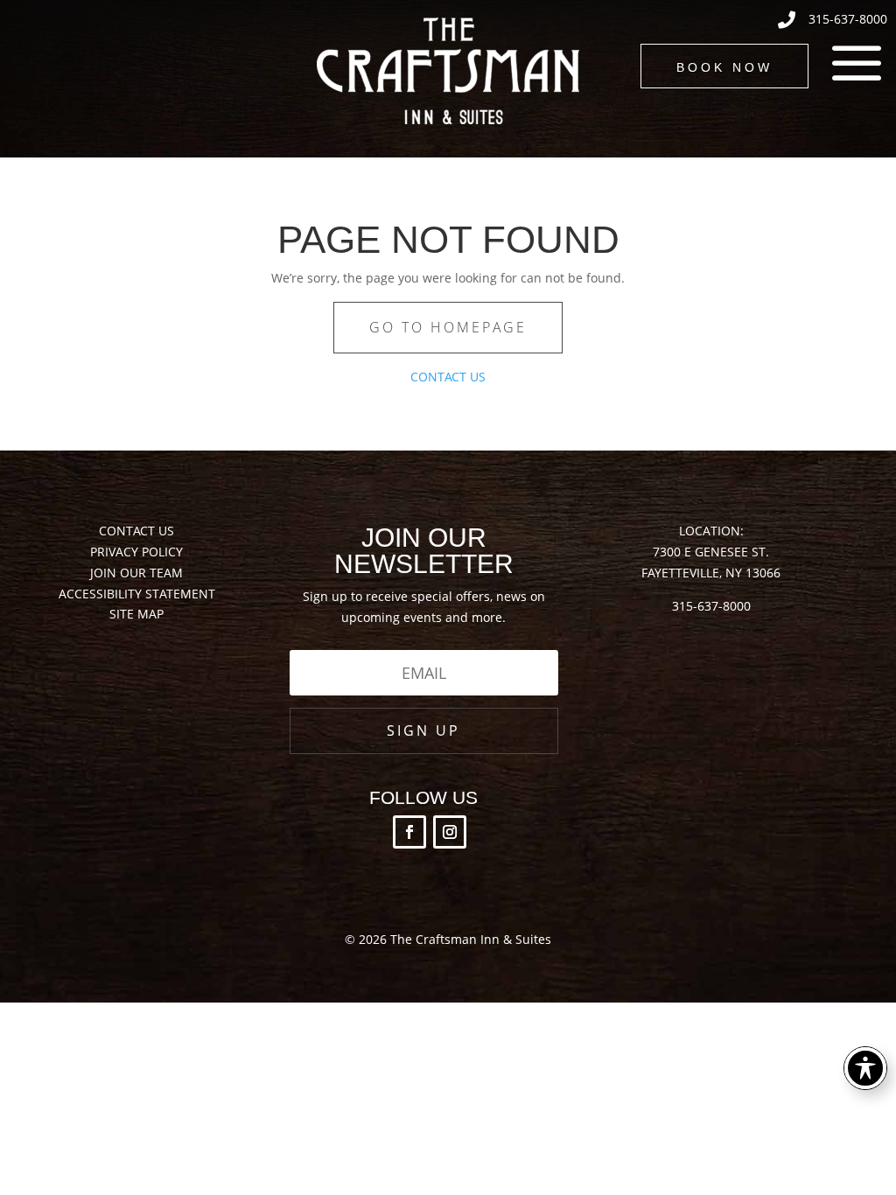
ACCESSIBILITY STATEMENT (137, 593)
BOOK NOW (724, 67)
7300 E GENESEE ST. (711, 551)
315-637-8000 (847, 18)
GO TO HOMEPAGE (448, 327)
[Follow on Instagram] (449, 832)
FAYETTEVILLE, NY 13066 (710, 572)
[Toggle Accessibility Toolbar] (865, 1068)
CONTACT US (448, 376)
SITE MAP (136, 613)
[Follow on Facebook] (409, 832)
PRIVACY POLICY (136, 551)
